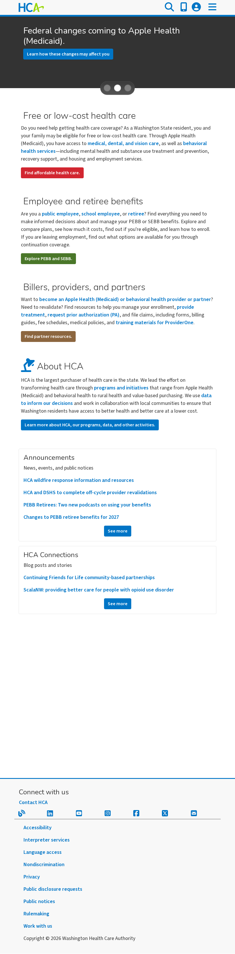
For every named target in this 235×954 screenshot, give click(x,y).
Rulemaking (36, 913)
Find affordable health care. (52, 173)
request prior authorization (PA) (84, 314)
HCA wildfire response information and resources (78, 480)
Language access (42, 852)
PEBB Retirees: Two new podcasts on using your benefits (87, 504)
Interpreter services (46, 840)
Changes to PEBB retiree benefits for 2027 (71, 517)
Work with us (37, 926)
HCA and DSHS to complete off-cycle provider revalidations (90, 492)
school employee (100, 213)
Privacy (31, 876)
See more (118, 531)
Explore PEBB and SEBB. (48, 259)
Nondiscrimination (43, 864)
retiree (136, 213)
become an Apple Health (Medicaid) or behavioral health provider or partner (125, 299)
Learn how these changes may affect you (68, 54)
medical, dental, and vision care (123, 143)
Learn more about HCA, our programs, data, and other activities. (90, 425)
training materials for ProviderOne (154, 322)
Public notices (39, 901)
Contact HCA (33, 802)
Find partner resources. (48, 336)
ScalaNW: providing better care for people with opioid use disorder (98, 589)
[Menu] (212, 7)
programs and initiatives (121, 387)
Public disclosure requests (52, 889)
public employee (60, 213)
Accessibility (37, 827)
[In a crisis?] (183, 7)
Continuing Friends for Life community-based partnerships (89, 577)
